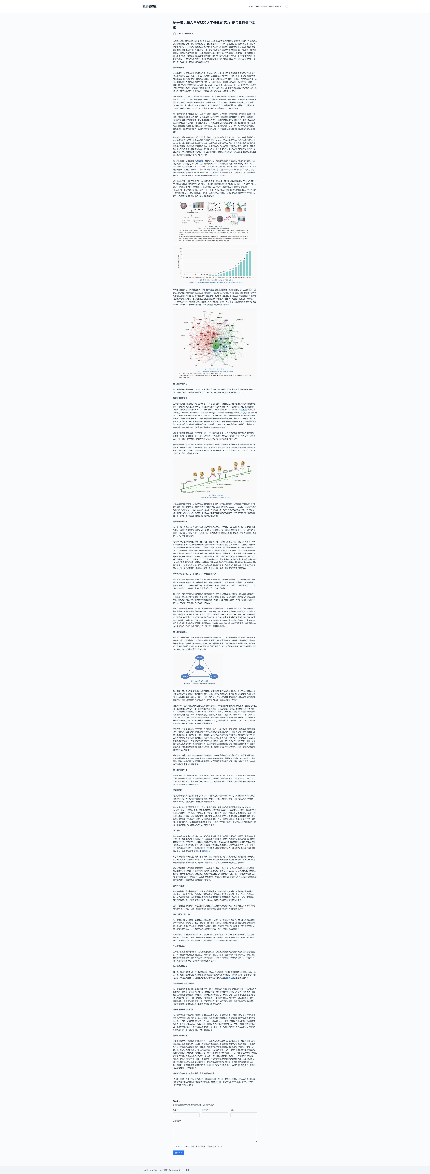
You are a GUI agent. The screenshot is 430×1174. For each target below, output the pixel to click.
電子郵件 (206, 1110)
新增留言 (177, 1121)
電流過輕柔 (150, 6)
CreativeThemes (178, 1170)
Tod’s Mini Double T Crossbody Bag (268, 6)
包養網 (200, 161)
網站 (232, 1110)
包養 (209, 293)
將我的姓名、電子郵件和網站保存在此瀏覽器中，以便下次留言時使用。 (199, 1146)
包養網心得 (229, 978)
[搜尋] (286, 7)
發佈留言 (178, 1153)
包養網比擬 (205, 851)
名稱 (175, 1110)
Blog (251, 6)
